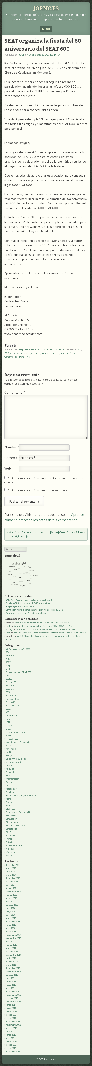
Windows (10, 848)
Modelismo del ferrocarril (17, 742)
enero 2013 (11, 1048)
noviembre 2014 (13, 994)
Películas (10, 768)
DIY (7, 675)
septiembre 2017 (13, 938)
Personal (10, 772)
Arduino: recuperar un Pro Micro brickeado (26, 613)
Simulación (11, 818)
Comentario (14, 392)
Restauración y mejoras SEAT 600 (22, 795)
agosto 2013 (11, 1028)
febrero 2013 (11, 1044)
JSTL (8, 722)
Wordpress (10, 852)
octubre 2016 (12, 951)
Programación (12, 778)
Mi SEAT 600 (12, 738)
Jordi (21, 54)
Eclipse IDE (11, 682)
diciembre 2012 (13, 1051)
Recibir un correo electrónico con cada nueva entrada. (38, 490)
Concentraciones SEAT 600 (38, 349)
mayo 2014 (11, 1008)
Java (8, 718)
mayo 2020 (11, 911)
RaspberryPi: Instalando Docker (20, 606)
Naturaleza (11, 748)
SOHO (8, 832)
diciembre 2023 (13, 878)
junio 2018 (11, 924)
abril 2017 (10, 941)
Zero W (9, 855)
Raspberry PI (11, 788)
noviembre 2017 (13, 934)
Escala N (10, 688)
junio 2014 (11, 1004)
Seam (8, 805)
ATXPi (8, 662)
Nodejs (9, 755)
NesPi (8, 752)
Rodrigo (9, 629)
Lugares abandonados (16, 732)
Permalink (24, 356)
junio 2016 (11, 958)
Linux (8, 728)
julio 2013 (10, 1031)
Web (7, 468)
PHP (8, 775)
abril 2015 (10, 988)
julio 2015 (10, 978)
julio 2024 (10, 871)
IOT (7, 712)
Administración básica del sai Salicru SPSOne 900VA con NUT (44, 622)
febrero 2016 (12, 961)
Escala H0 (10, 685)
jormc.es (46, 8)
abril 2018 (10, 928)
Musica (9, 745)
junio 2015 (11, 981)
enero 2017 (11, 948)
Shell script (11, 815)
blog (20, 349)
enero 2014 (11, 1018)
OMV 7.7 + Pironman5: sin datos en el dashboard (29, 599)
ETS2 (8, 692)
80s (7, 652)
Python (9, 782)
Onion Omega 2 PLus (16, 758)
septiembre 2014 (13, 1001)
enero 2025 (11, 868)
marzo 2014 (11, 1011)
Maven (9, 735)
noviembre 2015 (13, 971)
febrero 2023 (11, 888)
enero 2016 (11, 964)
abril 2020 (10, 914)
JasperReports (12, 715)
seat (74, 353)
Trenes (9, 838)
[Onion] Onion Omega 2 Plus (67, 532)
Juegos (9, 725)
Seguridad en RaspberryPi (18, 812)
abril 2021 (10, 901)
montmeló (66, 353)
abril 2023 (10, 884)
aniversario (16, 353)
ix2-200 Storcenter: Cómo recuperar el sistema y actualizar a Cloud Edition (50, 632)
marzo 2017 (11, 944)
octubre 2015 (12, 974)
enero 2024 (11, 874)
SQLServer (10, 835)
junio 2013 (11, 1034)
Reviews (9, 802)
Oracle (9, 765)
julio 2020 (10, 908)
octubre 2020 (12, 904)
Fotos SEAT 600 (13, 705)
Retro (8, 798)
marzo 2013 (11, 1041)
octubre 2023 (12, 881)
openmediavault (13, 762)
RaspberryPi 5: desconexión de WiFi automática (28, 603)
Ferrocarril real (13, 698)
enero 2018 (11, 931)
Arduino (10, 655)
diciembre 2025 (13, 865)
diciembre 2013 (13, 1021)
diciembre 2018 (13, 921)
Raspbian (10, 792)
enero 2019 (11, 918)
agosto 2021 (11, 898)
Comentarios (10, 356)
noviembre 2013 (13, 1024)
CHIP (8, 668)
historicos (54, 353)
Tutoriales (10, 842)
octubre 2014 (12, 998)
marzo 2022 (11, 894)
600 (6, 353)
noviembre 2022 (13, 891)
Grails (8, 708)
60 (79, 349)
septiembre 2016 (13, 954)
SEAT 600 (58, 349)
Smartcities (11, 828)
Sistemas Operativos (15, 825)
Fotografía (11, 702)
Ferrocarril (11, 695)
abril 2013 (10, 1038)
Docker (9, 678)
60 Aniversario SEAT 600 (18, 648)
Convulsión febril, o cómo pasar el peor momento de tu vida (34, 609)
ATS (8, 658)
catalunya (28, 353)
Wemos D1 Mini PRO (15, 845)
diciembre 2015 (13, 968)
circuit (37, 353)
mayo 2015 (11, 984)
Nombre (12, 447)
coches (45, 353)
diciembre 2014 (13, 991)
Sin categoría (12, 822)
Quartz (9, 785)
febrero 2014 (11, 1014)
